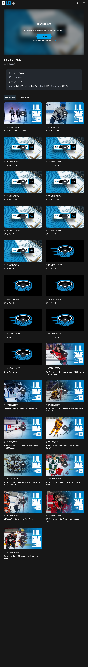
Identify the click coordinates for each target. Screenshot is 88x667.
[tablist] (17, 97)
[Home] (8, 3)
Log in (54, 41)
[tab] (10, 97)
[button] (78, 3)
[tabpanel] (44, 331)
